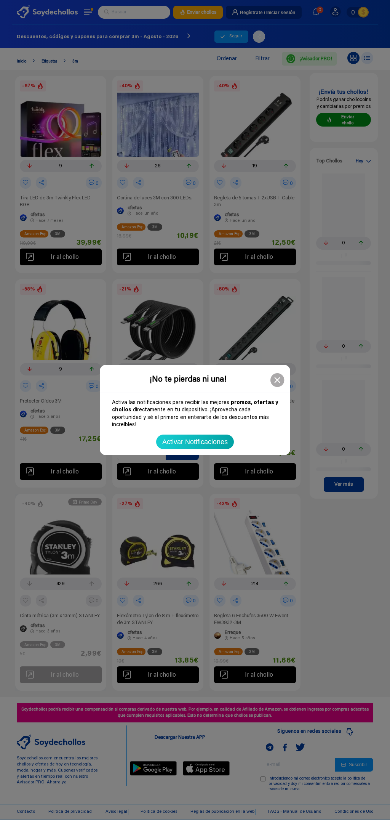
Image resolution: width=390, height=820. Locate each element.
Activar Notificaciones (195, 442)
